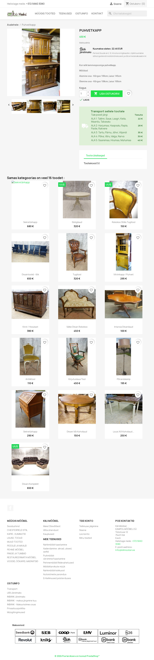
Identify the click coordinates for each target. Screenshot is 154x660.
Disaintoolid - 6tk (30, 274)
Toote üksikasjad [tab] (95, 155)
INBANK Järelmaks (16, 596)
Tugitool (77, 274)
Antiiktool (30, 379)
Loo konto (84, 534)
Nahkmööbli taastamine (55, 544)
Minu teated (85, 537)
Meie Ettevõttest (51, 526)
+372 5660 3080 (35, 3)
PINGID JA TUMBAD (16, 553)
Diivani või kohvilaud (77, 431)
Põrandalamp (123, 379)
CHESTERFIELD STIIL (17, 530)
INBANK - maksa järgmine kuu (22, 600)
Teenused (65, 13)
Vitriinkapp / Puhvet (124, 274)
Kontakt (97, 13)
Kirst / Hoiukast (30, 326)
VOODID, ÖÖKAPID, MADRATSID (22, 561)
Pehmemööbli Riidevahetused (58, 562)
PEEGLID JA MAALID (17, 545)
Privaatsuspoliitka (16, 608)
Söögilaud (77, 222)
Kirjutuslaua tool (77, 379)
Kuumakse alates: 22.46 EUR (107, 48)
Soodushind (13, 526)
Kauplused (48, 534)
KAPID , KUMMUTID (16, 534)
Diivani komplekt (30, 483)
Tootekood (90, 163)
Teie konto (86, 521)
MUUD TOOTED (15, 541)
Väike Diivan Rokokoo (77, 326)
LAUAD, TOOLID (14, 537)
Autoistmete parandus (54, 574)
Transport (12, 588)
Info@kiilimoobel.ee (125, 550)
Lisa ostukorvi (106, 93)
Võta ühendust (51, 530)
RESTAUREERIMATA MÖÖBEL (21, 557)
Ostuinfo (81, 13)
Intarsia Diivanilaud (123, 326)
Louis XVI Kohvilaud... (123, 431)
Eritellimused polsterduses (57, 578)
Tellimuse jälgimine (88, 526)
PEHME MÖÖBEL (15, 549)
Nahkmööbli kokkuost (54, 570)
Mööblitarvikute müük (54, 566)
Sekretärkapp (30, 222)
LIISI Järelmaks (14, 592)
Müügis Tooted (45, 13)
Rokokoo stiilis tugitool (123, 222)
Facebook (10, 508)
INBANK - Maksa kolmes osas (21, 604)
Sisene (82, 530)
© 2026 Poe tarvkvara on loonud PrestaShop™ (77, 656)
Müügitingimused (16, 612)
